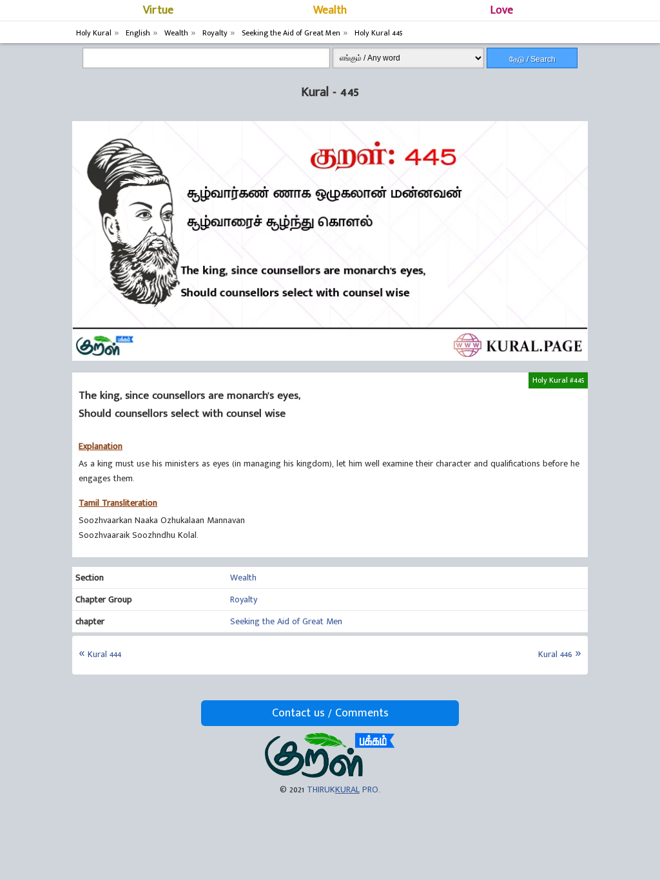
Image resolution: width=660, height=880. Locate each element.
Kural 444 (104, 654)
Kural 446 (555, 654)
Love (501, 10)
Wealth (330, 10)
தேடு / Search (532, 59)
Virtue (158, 10)
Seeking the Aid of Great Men (286, 621)
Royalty (243, 599)
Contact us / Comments (330, 713)
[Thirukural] (329, 774)
